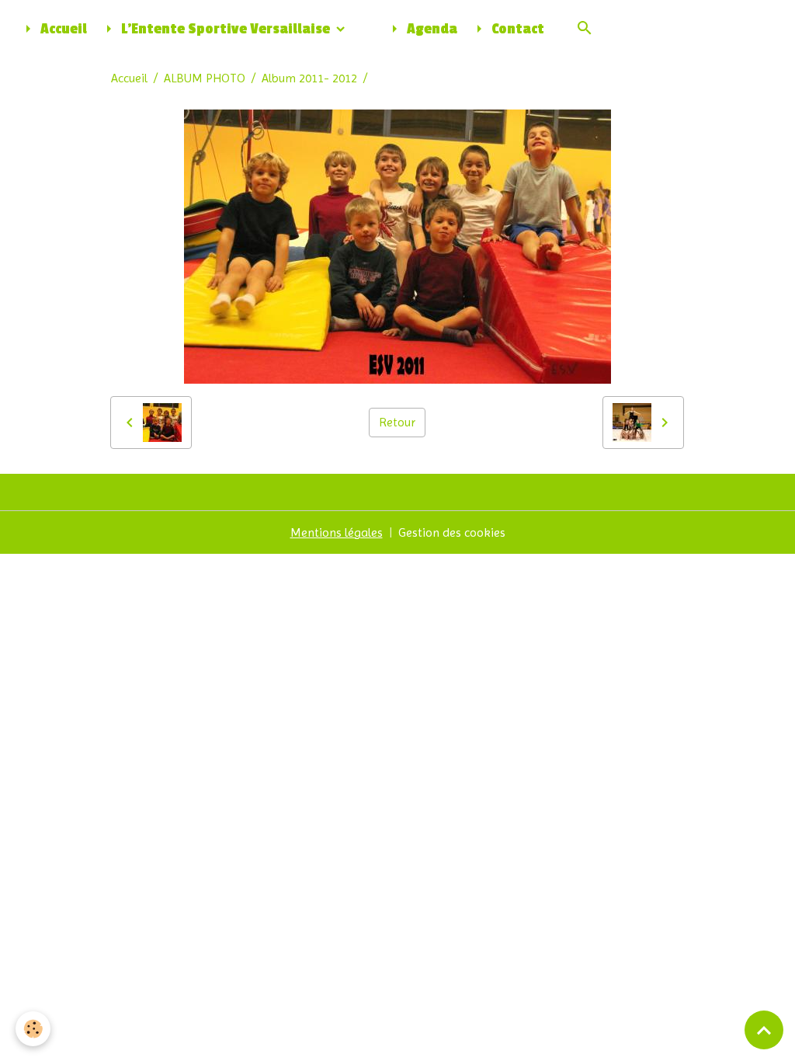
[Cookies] (33, 1028)
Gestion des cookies (451, 532)
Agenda (430, 29)
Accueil (62, 29)
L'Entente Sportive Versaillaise (225, 29)
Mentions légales (336, 532)
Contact (516, 29)
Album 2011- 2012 (309, 78)
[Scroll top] (764, 1030)
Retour (397, 422)
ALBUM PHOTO (204, 78)
